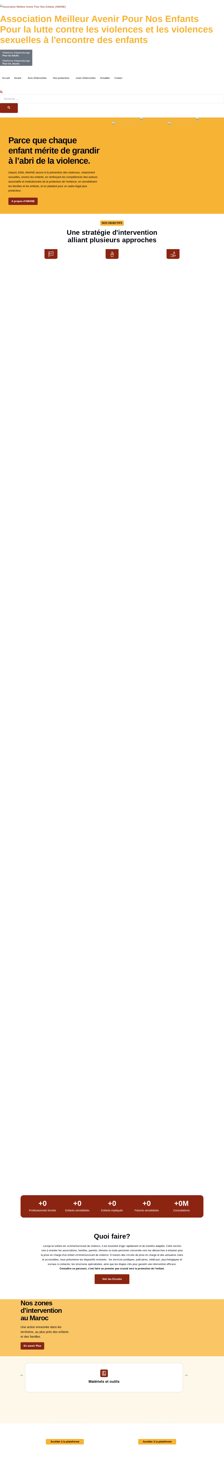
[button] (1, 92)
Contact (118, 78)
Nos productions (61, 78)
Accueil (6, 78)
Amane (17, 78)
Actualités (105, 78)
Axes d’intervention (37, 78)
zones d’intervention (86, 78)
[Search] (9, 108)
